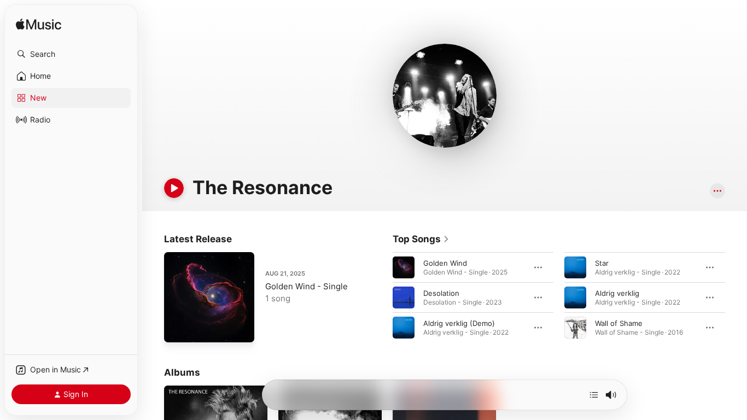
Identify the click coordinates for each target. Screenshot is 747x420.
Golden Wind (445, 263)
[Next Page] (736, 297)
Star (602, 263)
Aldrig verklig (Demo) (459, 323)
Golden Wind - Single (306, 286)
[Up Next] (593, 394)
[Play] (174, 188)
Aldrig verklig (617, 293)
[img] (38, 25)
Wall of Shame (619, 323)
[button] (71, 54)
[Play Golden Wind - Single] (178, 328)
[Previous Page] (381, 297)
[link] (421, 239)
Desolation (441, 293)
